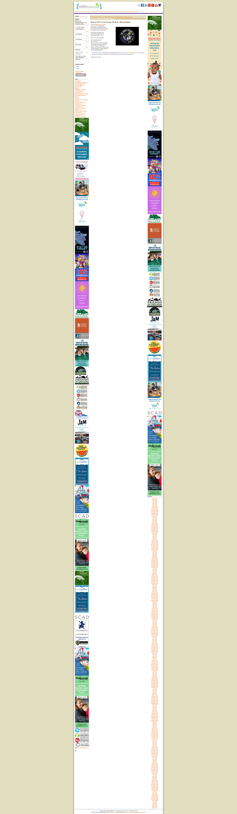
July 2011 (154, 757)
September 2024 (154, 531)
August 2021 (154, 584)
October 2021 (155, 581)
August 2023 (154, 550)
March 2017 (154, 660)
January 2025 (155, 526)
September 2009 (154, 788)
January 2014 (155, 714)
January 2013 (155, 731)
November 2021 (154, 580)
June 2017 (154, 656)
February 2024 (154, 541)
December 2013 (154, 716)
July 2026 (154, 500)
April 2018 (154, 641)
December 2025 (154, 510)
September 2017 (154, 651)
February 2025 (154, 524)
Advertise (81, 11)
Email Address (81, 29)
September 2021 (154, 583)
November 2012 (154, 734)
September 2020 (154, 600)
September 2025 (154, 514)
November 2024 (154, 528)
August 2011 (154, 756)
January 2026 (155, 508)
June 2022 (154, 570)
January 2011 (155, 766)
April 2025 (154, 521)
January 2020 (155, 611)
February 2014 (154, 713)
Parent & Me (128, 11)
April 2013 (154, 727)
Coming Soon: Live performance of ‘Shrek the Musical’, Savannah (130, 18)
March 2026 (154, 505)
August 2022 (154, 567)
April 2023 (154, 555)
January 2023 (155, 560)
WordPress (112, 812)
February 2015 (154, 696)
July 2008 (154, 801)
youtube (156, 5)
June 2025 (154, 518)
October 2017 (155, 650)
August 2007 (154, 807)
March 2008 (154, 806)
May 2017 (154, 657)
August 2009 (154, 790)
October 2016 (155, 667)
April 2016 (154, 676)
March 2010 (154, 780)
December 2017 (154, 647)
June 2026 (154, 501)
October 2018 (155, 633)
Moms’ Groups (78, 86)
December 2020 (154, 595)
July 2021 (154, 586)
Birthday (81, 49)
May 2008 (154, 804)
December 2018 (154, 630)
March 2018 (154, 643)
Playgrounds (78, 81)
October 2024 (155, 530)
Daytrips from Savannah (80, 116)
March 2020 (154, 608)
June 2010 (154, 776)
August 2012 (154, 738)
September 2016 (154, 668)
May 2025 (154, 520)
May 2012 (154, 743)
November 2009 (154, 786)
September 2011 (154, 754)
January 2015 (155, 697)
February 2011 (154, 764)
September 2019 (154, 617)
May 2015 (154, 691)
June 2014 (154, 707)
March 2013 (154, 728)
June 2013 (154, 724)
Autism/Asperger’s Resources (82, 93)
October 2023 (155, 547)
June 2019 (154, 621)
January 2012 (155, 748)
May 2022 (154, 571)
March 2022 (154, 574)
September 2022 (154, 566)
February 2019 (154, 627)
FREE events (87, 11)
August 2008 (154, 800)
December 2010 (154, 767)
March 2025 (154, 523)
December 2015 (154, 681)
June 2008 (154, 803)
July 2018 (154, 637)
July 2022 (154, 568)
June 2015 (154, 690)
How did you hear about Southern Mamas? (81, 57)
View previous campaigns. (79, 72)
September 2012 (154, 737)
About (76, 11)
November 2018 (154, 631)
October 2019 (155, 616)
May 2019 (154, 623)
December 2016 (154, 664)
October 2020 (155, 598)
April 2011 (154, 761)
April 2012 (154, 744)
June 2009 (154, 793)
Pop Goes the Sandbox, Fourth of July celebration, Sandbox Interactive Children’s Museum (112, 16)
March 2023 (154, 557)
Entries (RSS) (132, 812)
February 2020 (154, 610)
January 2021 (155, 594)
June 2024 (154, 535)
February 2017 (154, 661)
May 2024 (154, 537)
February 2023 (154, 558)
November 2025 (154, 511)
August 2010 (154, 773)
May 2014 (154, 708)
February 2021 (154, 593)
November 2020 (154, 597)
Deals (127, 52)
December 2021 (154, 578)
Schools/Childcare (101, 11)
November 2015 (154, 683)
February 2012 (154, 747)
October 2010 (155, 770)
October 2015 (155, 684)
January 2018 (155, 646)
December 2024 (154, 527)
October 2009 (155, 787)
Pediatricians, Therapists (80, 89)
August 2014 (154, 704)
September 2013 (154, 720)
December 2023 (154, 544)
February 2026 (154, 507)
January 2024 (155, 543)
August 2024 (154, 533)
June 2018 (154, 638)
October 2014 (155, 701)
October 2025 (155, 513)
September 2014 (154, 703)
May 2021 (154, 588)
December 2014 (154, 698)
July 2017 (154, 654)
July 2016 (154, 671)
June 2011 (154, 758)
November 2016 (154, 666)
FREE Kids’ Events (79, 90)
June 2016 (154, 673)
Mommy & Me (78, 92)
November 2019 (154, 614)
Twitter (145, 5)
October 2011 (155, 753)
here (94, 37)
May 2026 (154, 503)
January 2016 (155, 680)
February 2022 (154, 576)
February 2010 (154, 781)
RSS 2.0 (108, 54)
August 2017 (154, 653)
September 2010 (154, 771)
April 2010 (154, 778)
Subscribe (139, 5)
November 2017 (154, 648)
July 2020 (154, 603)
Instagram (159, 5)
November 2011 (154, 751)
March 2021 (154, 591)
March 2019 (154, 626)
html (78, 66)
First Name (81, 34)
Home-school (136, 11)
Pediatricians (109, 11)
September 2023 (154, 548)
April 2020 (154, 607)
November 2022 (154, 563)
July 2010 (154, 774)
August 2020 (154, 601)
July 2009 (154, 791)
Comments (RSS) (141, 812)
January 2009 (155, 796)
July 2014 (154, 706)
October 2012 (155, 736)
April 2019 (154, 624)
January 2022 (155, 577)
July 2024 (154, 534)
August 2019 (154, 618)
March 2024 (154, 540)
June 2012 (154, 741)
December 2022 (154, 561)
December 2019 (154, 613)
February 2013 (154, 730)
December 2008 (154, 797)
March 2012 (154, 746)
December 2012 (154, 733)
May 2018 (154, 640)
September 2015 (154, 686)
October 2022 (155, 564)
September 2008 (154, 798)
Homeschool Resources (80, 95)
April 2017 (154, 658)
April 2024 (154, 538)
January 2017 (155, 663)
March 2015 (154, 694)
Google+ (149, 5)
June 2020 (154, 604)
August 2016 (154, 670)
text (78, 68)
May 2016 (154, 674)
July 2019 (154, 620)
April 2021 (154, 590)
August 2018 (154, 636)
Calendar (93, 11)
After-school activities (119, 11)
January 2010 (155, 783)
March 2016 (154, 677)
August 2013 (154, 721)
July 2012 (154, 740)
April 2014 (154, 710)
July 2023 (154, 551)
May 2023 (154, 554)
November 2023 (154, 545)
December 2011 (154, 750)
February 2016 (154, 678)
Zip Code (81, 44)
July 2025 (154, 517)
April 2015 (154, 693)
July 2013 (154, 723)
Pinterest (152, 5)
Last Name (81, 39)
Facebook (142, 5)
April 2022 (154, 573)
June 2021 (154, 587)
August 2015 (154, 687)
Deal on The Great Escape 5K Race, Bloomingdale (111, 22)
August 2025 (154, 516)
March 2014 (154, 711)
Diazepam (126, 812)
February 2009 (154, 794)
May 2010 (154, 777)
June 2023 (154, 553)
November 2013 (154, 717)
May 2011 (154, 760)
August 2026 (154, 498)
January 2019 (155, 628)
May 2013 (154, 726)
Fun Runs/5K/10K (132, 52)
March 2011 (154, 763)
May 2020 (154, 605)
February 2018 (154, 644)
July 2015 (154, 688)
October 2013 (155, 718)
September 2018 (154, 634)
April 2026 (154, 504)
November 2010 (154, 768)
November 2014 (154, 700)
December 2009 (154, 784)
